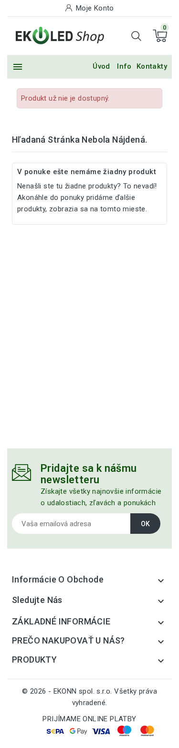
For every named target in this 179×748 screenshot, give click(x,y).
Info (124, 66)
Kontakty (152, 66)
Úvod (101, 66)
